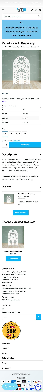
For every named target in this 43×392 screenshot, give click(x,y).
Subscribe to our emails (11, 312)
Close (40, 3)
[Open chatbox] (38, 387)
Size (3, 129)
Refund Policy (8, 358)
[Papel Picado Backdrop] (13, 237)
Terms (4, 353)
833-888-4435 (9, 297)
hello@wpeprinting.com (12, 300)
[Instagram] (2, 309)
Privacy (5, 363)
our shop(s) (16, 141)
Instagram (6, 368)
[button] (7, 143)
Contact (5, 348)
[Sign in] (36, 10)
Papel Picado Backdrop (13, 251)
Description (9, 154)
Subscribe (38, 317)
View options (13, 258)
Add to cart (25, 145)
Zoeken (38, 16)
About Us (6, 343)
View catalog (3, 10)
